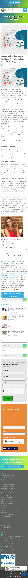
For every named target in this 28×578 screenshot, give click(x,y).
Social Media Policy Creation (8, 505)
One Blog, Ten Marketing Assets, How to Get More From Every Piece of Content (17, 310)
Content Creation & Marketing (8, 492)
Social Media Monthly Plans (8, 475)
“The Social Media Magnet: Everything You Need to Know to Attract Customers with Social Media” (13, 275)
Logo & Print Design (6, 499)
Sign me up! (7, 398)
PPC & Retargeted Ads (6, 495)
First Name (5, 370)
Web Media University (10, 269)
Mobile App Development (7, 503)
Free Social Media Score (7, 514)
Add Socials (4, 512)
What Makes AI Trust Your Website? (16, 325)
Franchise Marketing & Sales (8, 490)
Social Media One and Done (8, 477)
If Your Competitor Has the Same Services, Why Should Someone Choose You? (16, 318)
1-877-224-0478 (15, 2)
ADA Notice (22, 573)
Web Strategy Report (6, 518)
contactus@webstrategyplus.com (12, 549)
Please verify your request (9, 437)
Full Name (5, 425)
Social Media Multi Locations (8, 480)
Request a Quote (5, 525)
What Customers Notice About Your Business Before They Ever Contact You (16, 333)
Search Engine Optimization (8, 488)
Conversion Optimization (7, 497)
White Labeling (5, 523)
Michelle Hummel (5, 239)
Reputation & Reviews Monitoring (9, 510)
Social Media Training (6, 482)
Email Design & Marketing (7, 486)
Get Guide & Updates (10, 448)
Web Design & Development (8, 484)
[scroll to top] (26, 575)
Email (4, 382)
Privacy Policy (13, 573)
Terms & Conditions (6, 527)
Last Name (5, 376)
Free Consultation (5, 516)
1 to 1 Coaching (4, 521)
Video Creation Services (7, 501)
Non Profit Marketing (6, 508)
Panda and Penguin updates (7, 134)
